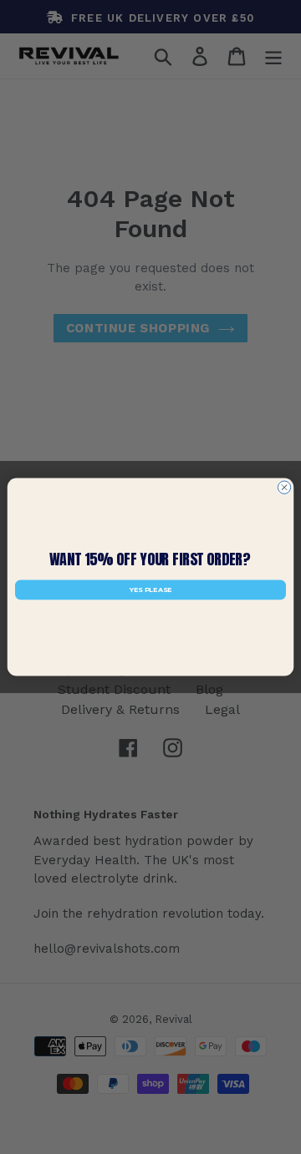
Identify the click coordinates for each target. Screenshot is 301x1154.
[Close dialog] (284, 487)
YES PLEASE (150, 590)
